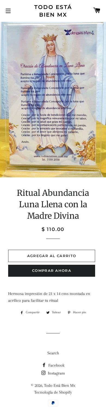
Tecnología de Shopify (53, 392)
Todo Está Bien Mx (53, 11)
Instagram (56, 373)
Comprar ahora (51, 270)
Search (53, 353)
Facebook (55, 365)
